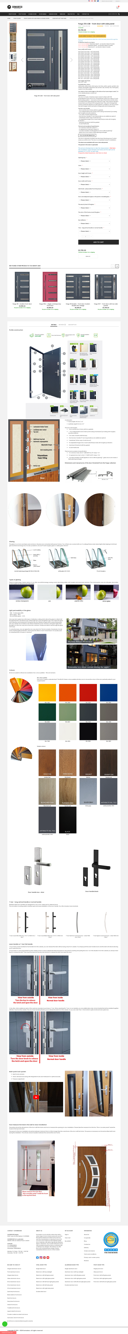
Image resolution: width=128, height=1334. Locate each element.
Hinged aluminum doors (14, 1268)
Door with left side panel (59, 18)
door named (84, 44)
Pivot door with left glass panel (102, 1275)
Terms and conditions (90, 1254)
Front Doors (17, 18)
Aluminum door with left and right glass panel (77, 1282)
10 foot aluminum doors (14, 1288)
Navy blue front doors (13, 1301)
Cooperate (87, 1238)
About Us (86, 1234)
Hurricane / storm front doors (15, 1318)
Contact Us (87, 1244)
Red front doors (11, 1298)
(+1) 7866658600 (12, 1245)
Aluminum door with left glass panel (75, 1275)
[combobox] (114, 14)
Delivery (86, 1247)
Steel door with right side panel (45, 1288)
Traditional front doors (13, 1308)
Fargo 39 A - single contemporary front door (50, 304)
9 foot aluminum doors (13, 1285)
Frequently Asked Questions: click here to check (92, 153)
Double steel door (41, 1291)
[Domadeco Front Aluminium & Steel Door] (14, 7)
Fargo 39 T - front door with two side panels (106, 304)
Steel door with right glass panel (45, 1278)
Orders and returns (89, 1251)
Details (53, 325)
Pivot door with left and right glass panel (105, 1282)
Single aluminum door (71, 1268)
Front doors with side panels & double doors (36, 18)
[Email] (79, 261)
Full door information (87, 135)
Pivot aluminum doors (13, 1272)
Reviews (62, 325)
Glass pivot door (98, 1272)
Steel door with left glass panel (44, 1275)
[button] (22, 60)
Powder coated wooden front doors (17, 1314)
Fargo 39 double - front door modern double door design (78, 304)
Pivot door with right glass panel (103, 1278)
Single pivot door (98, 1268)
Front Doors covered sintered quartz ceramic (20, 1321)
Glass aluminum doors (13, 1278)
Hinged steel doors (12, 1275)
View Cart (67, 1238)
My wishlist (68, 1241)
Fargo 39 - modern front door (22, 304)
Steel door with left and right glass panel (47, 1282)
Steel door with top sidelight (44, 1272)
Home (8, 18)
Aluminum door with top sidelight (74, 1272)
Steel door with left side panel (44, 1285)
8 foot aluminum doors (13, 1282)
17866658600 (17, 1248)
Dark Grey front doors (13, 1291)
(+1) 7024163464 (12, 1247)
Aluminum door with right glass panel (75, 1278)
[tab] (53, 324)
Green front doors (12, 1304)
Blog (85, 1241)
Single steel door (41, 1268)
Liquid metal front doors (14, 1311)
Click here (112, 148)
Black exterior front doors (14, 1295)
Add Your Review (114, 26)
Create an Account (107, 1)
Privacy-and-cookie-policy (92, 1257)
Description (72, 325)
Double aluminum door (71, 1285)
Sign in (67, 1234)
